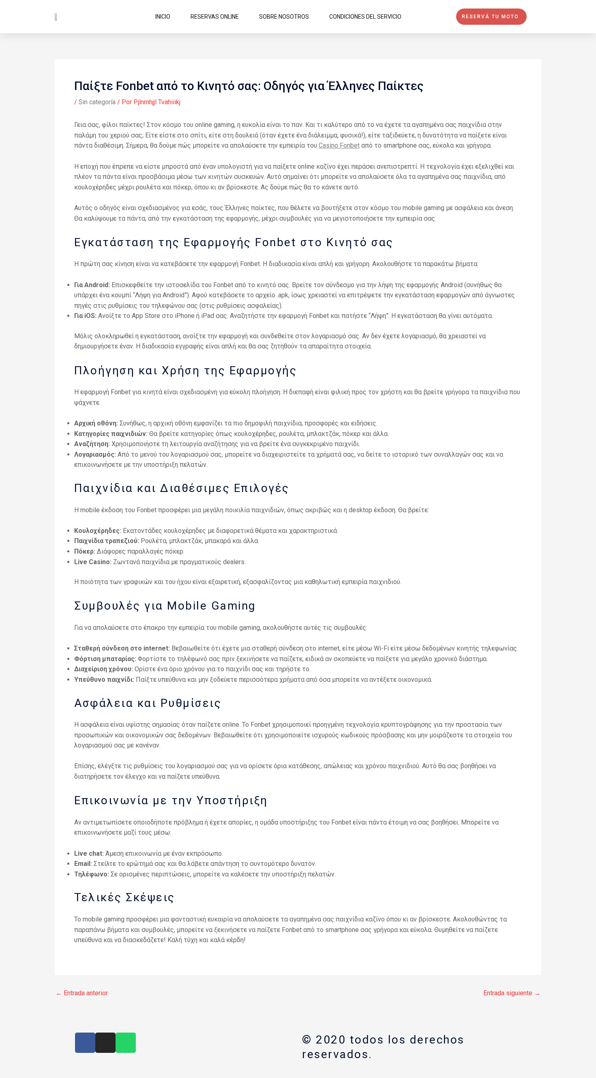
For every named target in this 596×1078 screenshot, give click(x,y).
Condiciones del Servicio (365, 16)
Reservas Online (215, 16)
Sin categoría (97, 102)
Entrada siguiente (511, 993)
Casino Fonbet (339, 145)
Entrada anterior (82, 993)
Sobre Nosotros (284, 16)
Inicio (162, 16)
